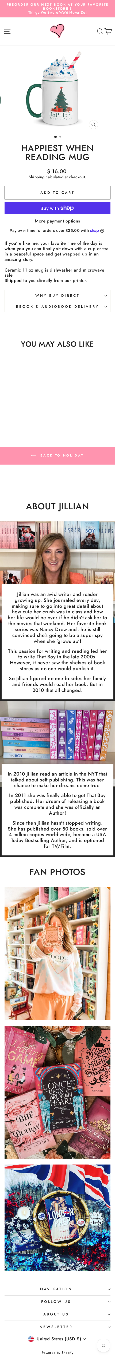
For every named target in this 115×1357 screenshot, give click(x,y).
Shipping (36, 177)
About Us (56, 1314)
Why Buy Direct (57, 295)
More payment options (57, 221)
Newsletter (56, 1326)
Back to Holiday (61, 455)
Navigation (56, 1289)
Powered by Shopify (57, 1352)
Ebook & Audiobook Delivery (57, 306)
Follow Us (56, 1301)
